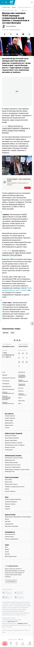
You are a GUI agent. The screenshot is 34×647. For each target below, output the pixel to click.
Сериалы (7, 509)
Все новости (9, 413)
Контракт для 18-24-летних (12, 465)
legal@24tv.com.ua (22, 623)
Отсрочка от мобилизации (12, 467)
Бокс (6, 547)
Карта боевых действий (12, 438)
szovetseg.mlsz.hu (15, 29)
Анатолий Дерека (11, 26)
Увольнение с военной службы (14, 458)
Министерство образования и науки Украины (18, 517)
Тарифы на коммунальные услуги (14, 486)
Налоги (7, 489)
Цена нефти (8, 479)
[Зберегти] (29, 34)
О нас (3, 372)
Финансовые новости (11, 484)
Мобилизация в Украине (13, 455)
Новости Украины (10, 418)
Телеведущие (5, 383)
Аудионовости (9, 425)
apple (19, 592)
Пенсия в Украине (10, 491)
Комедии (7, 506)
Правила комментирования (23, 381)
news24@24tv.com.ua (8, 346)
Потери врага (9, 450)
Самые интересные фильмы (13, 499)
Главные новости (10, 416)
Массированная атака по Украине (14, 445)
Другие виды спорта (11, 556)
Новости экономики (11, 477)
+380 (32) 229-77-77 (12, 621)
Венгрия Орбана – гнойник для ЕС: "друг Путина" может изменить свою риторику (16, 253)
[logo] (11, 2)
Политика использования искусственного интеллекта (6, 398)
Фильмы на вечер (10, 504)
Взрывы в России (10, 447)
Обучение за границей (11, 526)
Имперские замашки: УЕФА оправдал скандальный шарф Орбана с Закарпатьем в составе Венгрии (25, 7)
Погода (7, 427)
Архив (20, 397)
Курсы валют (8, 482)
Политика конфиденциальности (8, 393)
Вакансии (20, 391)
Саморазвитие (9, 524)
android (7, 592)
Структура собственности (22, 394)
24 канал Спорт (6, 7)
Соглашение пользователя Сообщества (22, 376)
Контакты (20, 388)
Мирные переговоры (11, 440)
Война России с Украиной (13, 433)
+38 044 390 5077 (23, 346)
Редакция (4, 375)
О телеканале (5, 380)
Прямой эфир (9, 420)
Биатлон (7, 554)
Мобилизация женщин (11, 462)
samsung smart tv (19, 597)
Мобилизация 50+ (10, 460)
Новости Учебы (10, 514)
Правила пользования (8, 389)
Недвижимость (10, 532)
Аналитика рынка (10, 534)
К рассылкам (11, 581)
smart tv (7, 597)
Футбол (14, 7)
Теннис (7, 551)
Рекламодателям (6, 386)
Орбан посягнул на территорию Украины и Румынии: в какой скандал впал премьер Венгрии (16, 129)
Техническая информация (21, 385)
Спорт (7, 545)
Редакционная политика (8, 378)
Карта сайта (21, 400)
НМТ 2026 (7, 521)
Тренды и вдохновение (11, 539)
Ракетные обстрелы (10, 435)
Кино (6, 497)
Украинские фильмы (11, 502)
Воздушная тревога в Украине (13, 442)
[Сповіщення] (32, 2)
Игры (19, 403)
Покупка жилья (9, 536)
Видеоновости (9, 423)
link (19, 353)
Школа (7, 519)
